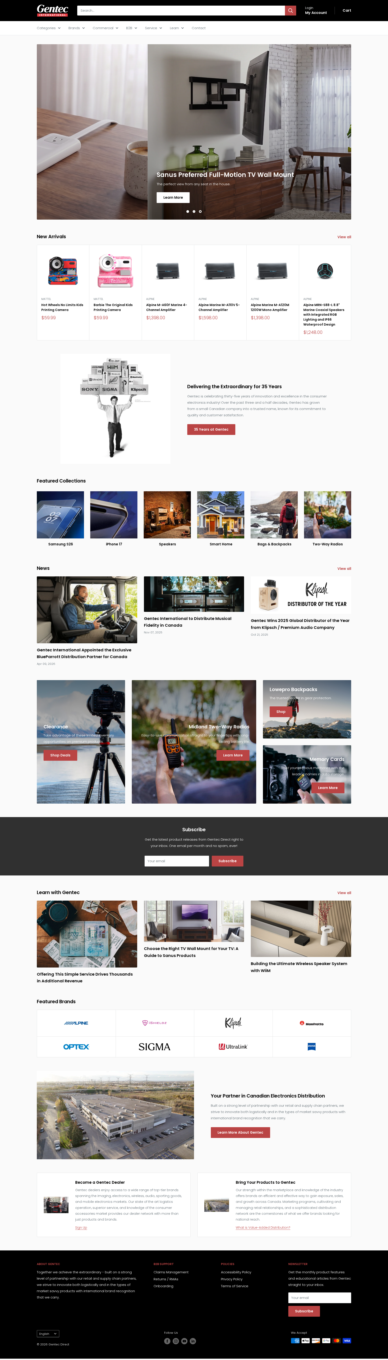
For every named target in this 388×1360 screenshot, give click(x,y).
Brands (74, 28)
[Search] (290, 10)
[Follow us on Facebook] (167, 1341)
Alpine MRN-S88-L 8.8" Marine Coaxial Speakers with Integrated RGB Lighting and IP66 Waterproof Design (323, 315)
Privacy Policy (231, 1279)
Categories (46, 28)
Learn (174, 28)
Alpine (150, 299)
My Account (316, 12)
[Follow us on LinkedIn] (193, 1341)
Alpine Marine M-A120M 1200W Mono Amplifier (270, 307)
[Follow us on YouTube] (184, 1341)
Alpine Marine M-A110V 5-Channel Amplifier (219, 307)
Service (151, 28)
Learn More (62, 197)
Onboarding (163, 1286)
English (44, 1334)
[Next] (351, 293)
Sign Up (81, 1227)
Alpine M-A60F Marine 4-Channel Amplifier (166, 307)
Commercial (103, 28)
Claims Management (171, 1272)
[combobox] (181, 10)
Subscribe (227, 861)
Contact (199, 28)
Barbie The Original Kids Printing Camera (113, 307)
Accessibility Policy (236, 1272)
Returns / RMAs (166, 1279)
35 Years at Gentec (211, 429)
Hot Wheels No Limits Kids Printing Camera (62, 307)
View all (344, 237)
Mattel (46, 299)
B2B (129, 28)
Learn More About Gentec (240, 1132)
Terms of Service (234, 1286)
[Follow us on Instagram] (176, 1341)
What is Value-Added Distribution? (263, 1227)
